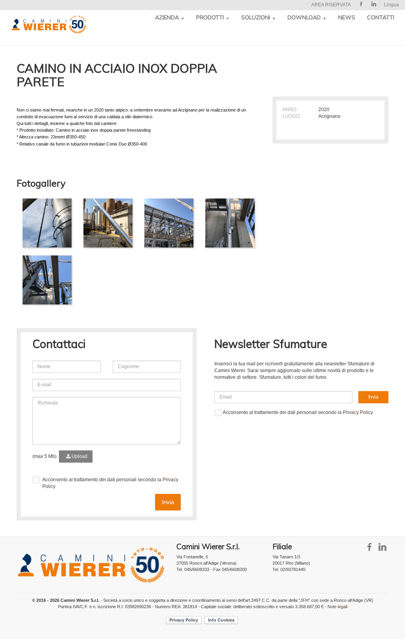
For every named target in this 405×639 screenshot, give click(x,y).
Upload (78, 456)
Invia (168, 502)
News (346, 17)
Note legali (337, 606)
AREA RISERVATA (331, 5)
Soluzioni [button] (256, 17)
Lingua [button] (391, 5)
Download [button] (305, 17)
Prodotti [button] (210, 17)
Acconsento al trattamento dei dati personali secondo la (110, 483)
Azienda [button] (167, 17)
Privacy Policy (358, 412)
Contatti (380, 17)
